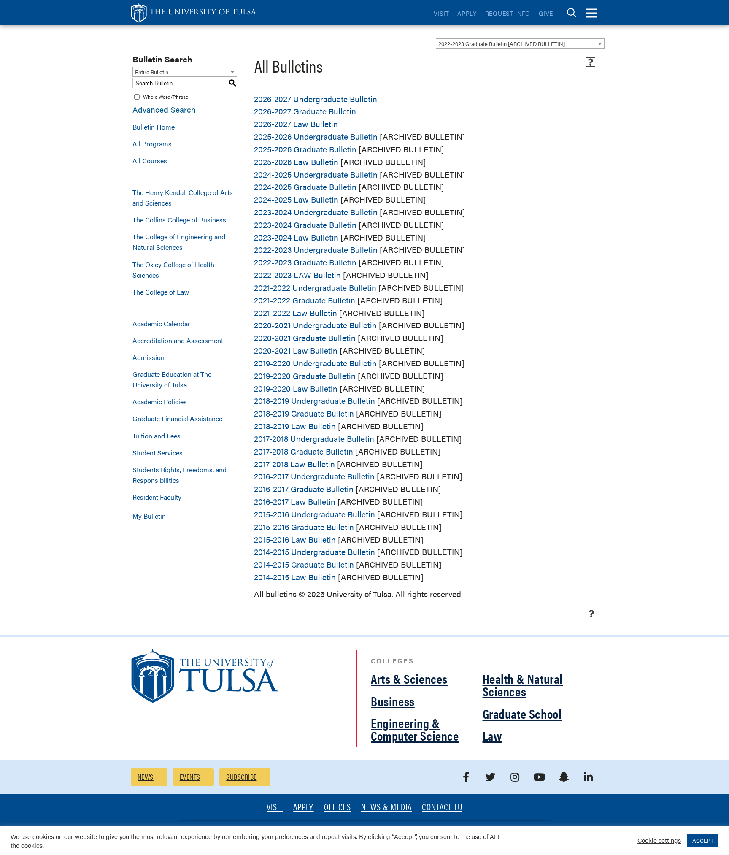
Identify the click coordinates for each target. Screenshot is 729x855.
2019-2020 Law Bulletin (296, 388)
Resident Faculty (156, 497)
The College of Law (160, 292)
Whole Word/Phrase (165, 96)
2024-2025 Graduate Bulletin (305, 186)
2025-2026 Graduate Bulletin (305, 149)
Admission (148, 357)
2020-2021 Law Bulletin (296, 350)
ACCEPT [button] (702, 840)
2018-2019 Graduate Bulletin (304, 413)
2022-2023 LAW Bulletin (297, 275)
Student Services (157, 452)
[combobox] (520, 43)
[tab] (571, 12)
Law (492, 735)
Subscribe (241, 776)
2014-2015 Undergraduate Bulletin (314, 551)
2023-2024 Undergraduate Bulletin (316, 212)
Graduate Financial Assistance (177, 418)
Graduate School (522, 713)
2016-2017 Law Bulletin (294, 501)
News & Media (386, 807)
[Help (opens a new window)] (590, 62)
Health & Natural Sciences (523, 684)
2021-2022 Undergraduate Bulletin (315, 287)
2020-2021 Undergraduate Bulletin (315, 325)
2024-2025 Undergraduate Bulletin (316, 174)
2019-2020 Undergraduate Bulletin (315, 363)
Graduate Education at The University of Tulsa (171, 379)
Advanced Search (164, 109)
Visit (441, 13)
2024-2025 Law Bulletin (296, 199)
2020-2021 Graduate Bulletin (305, 338)
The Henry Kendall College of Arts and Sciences (182, 197)
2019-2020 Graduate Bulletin (305, 376)
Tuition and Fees (156, 436)
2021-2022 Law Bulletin (295, 313)
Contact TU (442, 807)
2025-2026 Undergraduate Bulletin (316, 136)
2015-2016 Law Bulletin (295, 539)
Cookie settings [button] (659, 840)
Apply (467, 13)
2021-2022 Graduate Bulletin (304, 300)
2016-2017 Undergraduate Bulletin (314, 476)
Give (546, 13)
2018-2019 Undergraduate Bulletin (314, 400)
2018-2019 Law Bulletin (295, 426)
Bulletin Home (153, 127)
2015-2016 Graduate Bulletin (304, 527)
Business (393, 701)
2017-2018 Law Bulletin (294, 464)
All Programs (152, 144)
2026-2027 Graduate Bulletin (305, 111)
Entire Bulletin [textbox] (151, 72)
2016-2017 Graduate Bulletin (304, 489)
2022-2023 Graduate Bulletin (305, 262)
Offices (337, 807)
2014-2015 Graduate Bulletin (304, 564)
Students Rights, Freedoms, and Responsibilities (179, 475)
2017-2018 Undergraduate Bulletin (314, 438)
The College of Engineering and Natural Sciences (178, 242)
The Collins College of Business (179, 220)
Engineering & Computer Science (415, 729)
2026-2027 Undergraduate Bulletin (315, 99)
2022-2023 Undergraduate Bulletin (316, 249)
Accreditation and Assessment (177, 340)
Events (190, 776)
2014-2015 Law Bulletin (295, 577)
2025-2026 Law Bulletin (296, 162)
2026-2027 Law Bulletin (296, 124)
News (146, 776)
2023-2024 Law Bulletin (296, 237)
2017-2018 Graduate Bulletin (303, 451)
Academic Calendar (161, 323)
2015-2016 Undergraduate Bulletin (314, 514)
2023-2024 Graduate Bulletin (305, 224)
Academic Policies (159, 401)
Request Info (507, 13)
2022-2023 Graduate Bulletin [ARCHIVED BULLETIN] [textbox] (501, 44)
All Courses (149, 160)
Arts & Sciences (409, 678)
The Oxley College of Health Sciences (173, 270)
